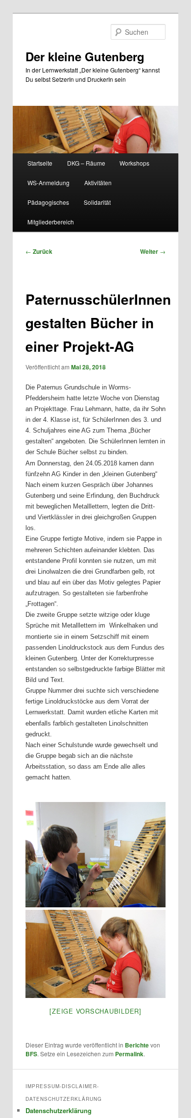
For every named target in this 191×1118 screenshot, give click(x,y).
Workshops (134, 163)
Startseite (39, 163)
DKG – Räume (86, 163)
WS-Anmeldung (48, 182)
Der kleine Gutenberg (84, 56)
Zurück (38, 251)
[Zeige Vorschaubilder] (95, 1011)
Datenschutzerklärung (58, 1110)
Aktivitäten (98, 182)
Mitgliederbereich (50, 222)
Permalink (129, 1053)
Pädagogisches (48, 202)
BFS (31, 1053)
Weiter (153, 251)
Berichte (137, 1045)
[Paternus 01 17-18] (95, 904)
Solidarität (97, 202)
